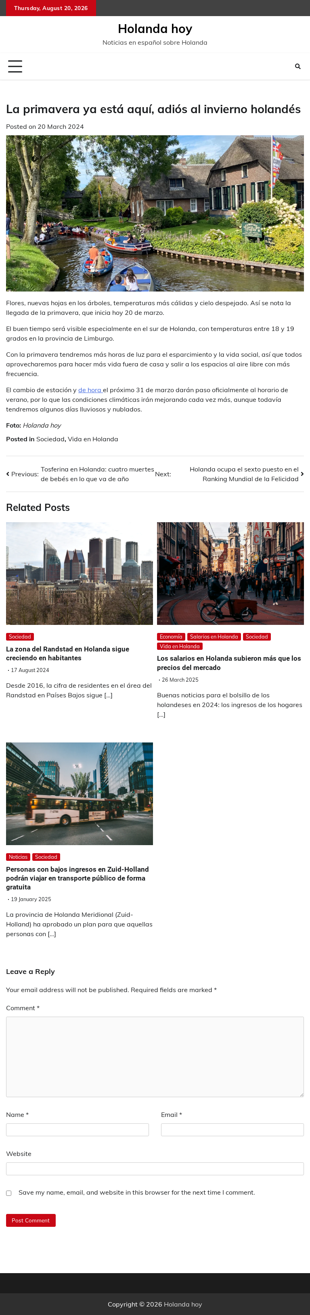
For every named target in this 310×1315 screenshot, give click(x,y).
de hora (90, 390)
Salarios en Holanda (214, 636)
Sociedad (50, 439)
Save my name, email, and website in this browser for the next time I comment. (137, 1192)
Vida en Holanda (93, 439)
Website (18, 1154)
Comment (23, 1008)
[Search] (298, 66)
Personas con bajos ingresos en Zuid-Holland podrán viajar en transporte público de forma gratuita (77, 878)
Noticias (18, 857)
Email (171, 1114)
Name (17, 1114)
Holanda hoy (155, 28)
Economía (171, 636)
